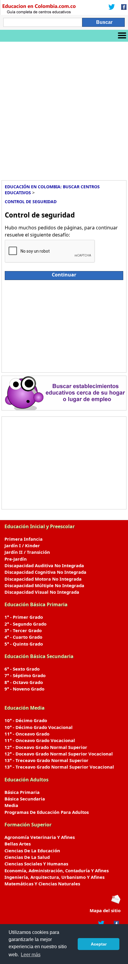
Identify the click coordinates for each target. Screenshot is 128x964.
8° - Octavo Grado (23, 682)
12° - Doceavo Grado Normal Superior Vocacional (58, 754)
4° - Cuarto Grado (23, 637)
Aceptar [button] (99, 944)
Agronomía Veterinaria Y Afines (39, 837)
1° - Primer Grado (23, 617)
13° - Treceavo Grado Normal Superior (46, 760)
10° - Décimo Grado (25, 720)
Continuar (64, 274)
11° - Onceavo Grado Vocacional (39, 740)
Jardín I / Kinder (22, 545)
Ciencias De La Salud (27, 857)
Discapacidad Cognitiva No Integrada (45, 572)
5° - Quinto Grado (23, 644)
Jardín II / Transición (27, 552)
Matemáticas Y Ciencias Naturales (42, 884)
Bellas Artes (17, 844)
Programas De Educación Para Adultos (46, 812)
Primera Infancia (23, 539)
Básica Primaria (22, 792)
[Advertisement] (64, 109)
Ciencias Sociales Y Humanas (36, 864)
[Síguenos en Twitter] (111, 7)
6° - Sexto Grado (22, 669)
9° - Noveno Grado (24, 689)
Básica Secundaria (24, 799)
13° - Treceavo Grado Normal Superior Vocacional (59, 767)
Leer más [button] (30, 954)
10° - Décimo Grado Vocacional (38, 727)
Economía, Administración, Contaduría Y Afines (56, 870)
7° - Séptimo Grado (25, 675)
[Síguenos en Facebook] (122, 7)
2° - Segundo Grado (25, 624)
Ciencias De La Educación (32, 850)
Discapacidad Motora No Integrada (43, 579)
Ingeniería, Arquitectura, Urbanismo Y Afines (54, 877)
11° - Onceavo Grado (26, 734)
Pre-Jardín (15, 559)
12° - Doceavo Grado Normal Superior (45, 747)
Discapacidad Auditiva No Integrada (44, 565)
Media (11, 805)
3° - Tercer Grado (23, 630)
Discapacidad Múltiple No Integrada (44, 585)
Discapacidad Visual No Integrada (41, 592)
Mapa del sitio (105, 910)
